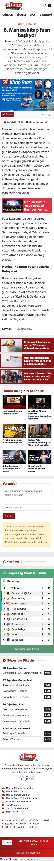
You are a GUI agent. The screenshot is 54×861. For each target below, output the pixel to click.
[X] (27, 778)
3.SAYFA (9, 823)
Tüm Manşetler (14, 805)
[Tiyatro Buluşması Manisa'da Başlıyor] (14, 430)
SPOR (33, 15)
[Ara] (45, 5)
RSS (8, 842)
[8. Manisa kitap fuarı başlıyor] (27, 95)
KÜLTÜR (33, 827)
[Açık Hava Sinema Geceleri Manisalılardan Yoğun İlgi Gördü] (40, 402)
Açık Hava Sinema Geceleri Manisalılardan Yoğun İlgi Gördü (39, 415)
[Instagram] (32, 778)
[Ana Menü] (49, 5)
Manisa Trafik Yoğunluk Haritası (22, 798)
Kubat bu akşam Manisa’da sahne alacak (11, 469)
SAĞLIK (20, 827)
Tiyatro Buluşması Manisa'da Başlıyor (12, 441)
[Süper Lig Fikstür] (50, 660)
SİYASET (21, 15)
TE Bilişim (35, 852)
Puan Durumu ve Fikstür (19, 801)
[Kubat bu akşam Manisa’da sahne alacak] (14, 457)
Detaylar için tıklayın (27, 648)
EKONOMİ (46, 15)
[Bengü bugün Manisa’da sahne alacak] (40, 457)
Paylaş (9, 114)
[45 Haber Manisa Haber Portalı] (13, 6)
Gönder (9, 516)
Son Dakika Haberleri (17, 808)
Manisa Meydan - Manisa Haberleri (20, 859)
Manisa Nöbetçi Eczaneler (19, 788)
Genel (8, 820)
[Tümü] (50, 561)
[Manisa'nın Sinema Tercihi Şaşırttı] (14, 402)
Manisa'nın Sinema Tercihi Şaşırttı (12, 412)
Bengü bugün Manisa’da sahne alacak (36, 469)
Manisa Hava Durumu (17, 791)
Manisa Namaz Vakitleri (18, 795)
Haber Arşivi (12, 811)
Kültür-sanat (27, 24)
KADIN (36, 823)
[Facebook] (21, 778)
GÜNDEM (7, 15)
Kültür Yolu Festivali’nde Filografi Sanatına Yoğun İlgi (39, 442)
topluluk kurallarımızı (32, 526)
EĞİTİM (8, 827)
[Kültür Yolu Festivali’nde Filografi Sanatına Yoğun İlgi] (40, 430)
